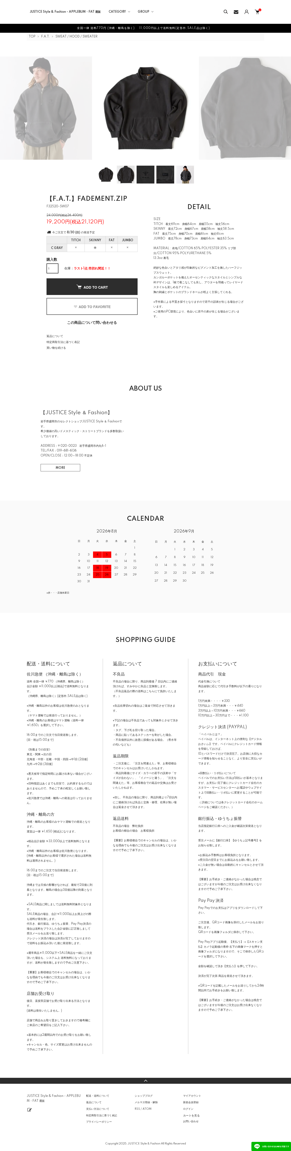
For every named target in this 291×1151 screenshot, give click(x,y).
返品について (55, 336)
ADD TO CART (96, 287)
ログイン (188, 1109)
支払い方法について (97, 1109)
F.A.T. (45, 36)
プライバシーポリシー (99, 1121)
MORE (60, 468)
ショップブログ (144, 1095)
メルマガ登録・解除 (146, 1102)
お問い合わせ (191, 1121)
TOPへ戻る (145, 1081)
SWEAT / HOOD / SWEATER (76, 36)
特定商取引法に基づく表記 (63, 342)
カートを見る (191, 1115)
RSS (137, 1109)
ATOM (147, 1109)
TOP (32, 36)
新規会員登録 (191, 1102)
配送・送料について (97, 1095)
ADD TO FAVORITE (95, 306)
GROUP (143, 11)
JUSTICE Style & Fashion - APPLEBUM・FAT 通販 (65, 11)
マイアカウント (192, 1095)
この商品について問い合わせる (92, 323)
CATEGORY (117, 11)
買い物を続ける (56, 348)
